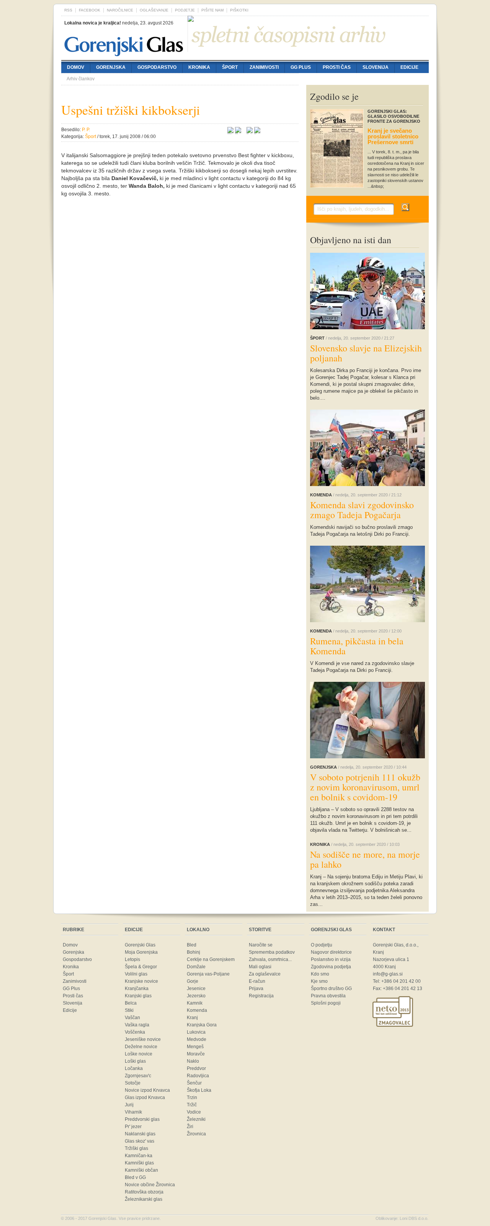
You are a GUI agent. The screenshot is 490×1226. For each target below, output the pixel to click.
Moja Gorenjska (141, 952)
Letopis (132, 959)
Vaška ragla (137, 1025)
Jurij (129, 1104)
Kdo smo (320, 974)
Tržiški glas (136, 1148)
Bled (191, 945)
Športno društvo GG (331, 988)
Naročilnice (120, 10)
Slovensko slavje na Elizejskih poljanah (366, 353)
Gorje (192, 981)
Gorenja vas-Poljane (208, 974)
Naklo (193, 1061)
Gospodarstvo (156, 67)
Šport (230, 67)
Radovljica (198, 1075)
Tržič (192, 1104)
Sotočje (132, 1083)
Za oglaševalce (265, 974)
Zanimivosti (264, 67)
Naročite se (261, 945)
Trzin (192, 1097)
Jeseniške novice (143, 1039)
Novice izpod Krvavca (147, 1090)
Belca (131, 1003)
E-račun (257, 981)
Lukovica (196, 1032)
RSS (68, 10)
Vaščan (132, 1017)
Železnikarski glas (143, 1199)
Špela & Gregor (141, 966)
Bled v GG (135, 1177)
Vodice (194, 1112)
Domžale (196, 966)
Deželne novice (141, 1046)
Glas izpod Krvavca (145, 1097)
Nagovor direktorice (331, 952)
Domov (75, 67)
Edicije (409, 67)
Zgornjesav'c (138, 1075)
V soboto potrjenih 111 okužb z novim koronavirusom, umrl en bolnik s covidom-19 (365, 787)
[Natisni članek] (257, 131)
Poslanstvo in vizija (331, 959)
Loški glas (135, 1061)
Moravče (196, 1054)
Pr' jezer (133, 1126)
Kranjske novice (141, 981)
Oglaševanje (154, 10)
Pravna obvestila (328, 995)
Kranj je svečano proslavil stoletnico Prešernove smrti (393, 136)
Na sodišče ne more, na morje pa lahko (365, 859)
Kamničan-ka (138, 1155)
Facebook (89, 10)
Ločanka (134, 1068)
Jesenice (196, 988)
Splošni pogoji (326, 1003)
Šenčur (194, 1083)
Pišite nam (212, 10)
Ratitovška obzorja (144, 1192)
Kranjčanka (137, 988)
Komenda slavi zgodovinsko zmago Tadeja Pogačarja (362, 510)
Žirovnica (196, 1134)
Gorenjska (111, 67)
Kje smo (319, 981)
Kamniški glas (139, 1163)
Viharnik (133, 1112)
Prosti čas (337, 67)
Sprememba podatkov (272, 952)
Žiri (190, 1126)
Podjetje (185, 10)
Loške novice (138, 1054)
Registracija (261, 995)
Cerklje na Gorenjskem (211, 959)
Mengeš (195, 1046)
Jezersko (196, 995)
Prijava (256, 988)
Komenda (197, 1010)
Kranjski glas (138, 995)
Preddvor (196, 1068)
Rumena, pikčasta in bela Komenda (356, 646)
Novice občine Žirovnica (150, 1184)
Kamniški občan (141, 1170)
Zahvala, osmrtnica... (270, 959)
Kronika (199, 67)
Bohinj (193, 952)
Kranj (192, 1017)
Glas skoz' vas (139, 1141)
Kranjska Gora (202, 1025)
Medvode (196, 1039)
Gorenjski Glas (140, 945)
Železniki (196, 1119)
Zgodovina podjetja (331, 966)
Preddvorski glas (142, 1119)
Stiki (129, 1010)
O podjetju (321, 945)
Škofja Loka (199, 1090)
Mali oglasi (260, 966)
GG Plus (301, 67)
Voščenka (135, 1032)
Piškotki (239, 10)
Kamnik (195, 1003)
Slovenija (376, 67)
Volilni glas (136, 974)
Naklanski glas (140, 1134)
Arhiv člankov (81, 78)
